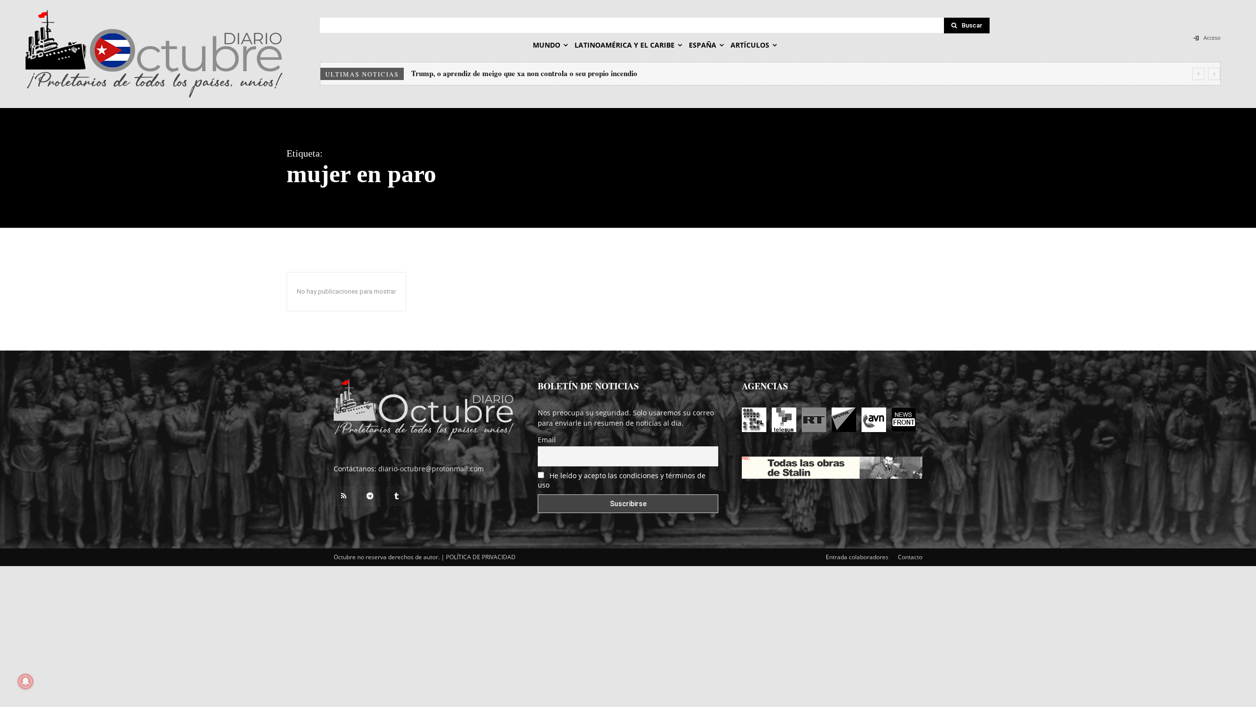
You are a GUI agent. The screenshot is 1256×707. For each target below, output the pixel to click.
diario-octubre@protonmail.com (431, 468)
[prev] (1198, 74)
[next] (1214, 74)
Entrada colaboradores (857, 557)
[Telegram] (370, 496)
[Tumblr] (396, 496)
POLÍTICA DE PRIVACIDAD (481, 557)
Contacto (910, 557)
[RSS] (343, 496)
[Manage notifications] (25, 681)
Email (547, 439)
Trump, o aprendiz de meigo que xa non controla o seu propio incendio (524, 73)
